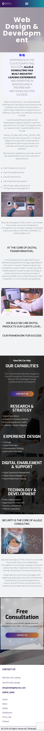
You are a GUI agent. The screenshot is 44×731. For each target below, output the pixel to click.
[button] (26, 3)
